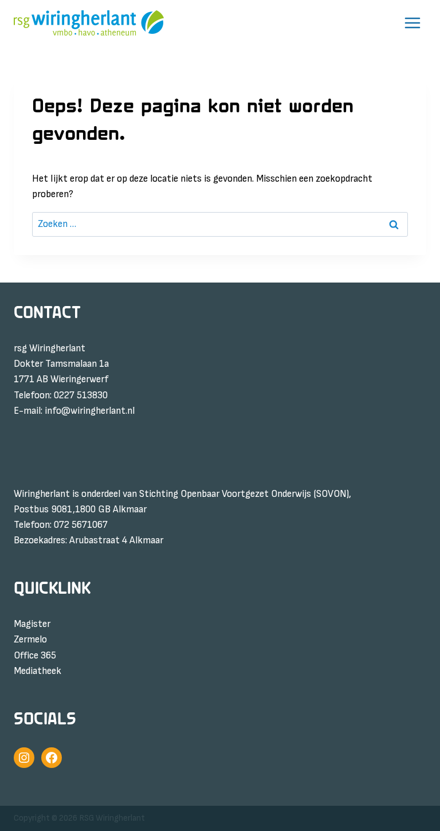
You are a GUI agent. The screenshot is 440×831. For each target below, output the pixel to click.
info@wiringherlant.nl (90, 411)
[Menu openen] (412, 23)
